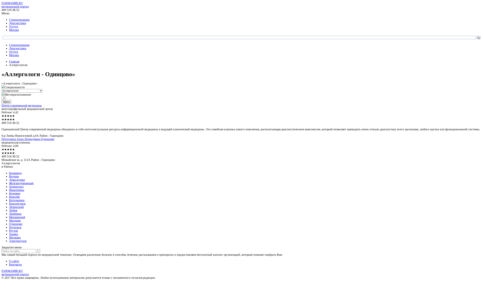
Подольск (15, 227)
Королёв (14, 196)
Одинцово (15, 224)
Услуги (13, 26)
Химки (13, 234)
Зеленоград (16, 186)
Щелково (15, 237)
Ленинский (16, 207)
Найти (6, 102)
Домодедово (17, 179)
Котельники (17, 200)
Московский (17, 217)
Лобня (13, 210)
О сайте (14, 261)
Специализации (19, 19)
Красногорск (17, 203)
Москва (14, 29)
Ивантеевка (16, 190)
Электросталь (18, 241)
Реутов (13, 230)
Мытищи (15, 220)
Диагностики (17, 23)
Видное (14, 176)
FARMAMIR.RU (15, 5)
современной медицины (22, 105)
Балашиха (15, 173)
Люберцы (15, 213)
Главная (14, 61)
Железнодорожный (21, 183)
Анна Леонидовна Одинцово (28, 139)
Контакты (15, 264)
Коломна (14, 193)
